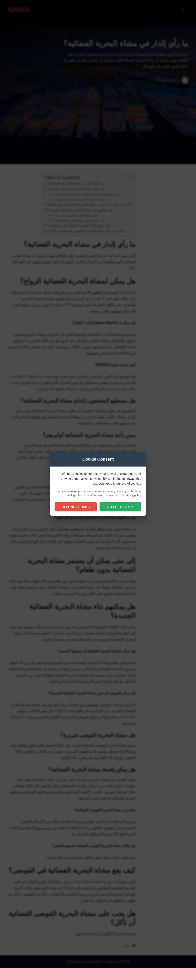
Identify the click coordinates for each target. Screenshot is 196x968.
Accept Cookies (120, 507)
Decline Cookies (76, 507)
